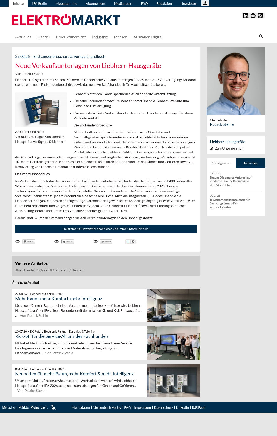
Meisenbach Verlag (107, 407)
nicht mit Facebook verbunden (17, 241)
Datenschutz (163, 407)
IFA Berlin (39, 3)
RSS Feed (198, 407)
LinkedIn (182, 407)
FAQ (144, 3)
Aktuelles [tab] (250, 163)
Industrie (100, 36)
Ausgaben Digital (148, 36)
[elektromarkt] (66, 20)
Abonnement (95, 3)
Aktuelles (23, 36)
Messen (120, 36)
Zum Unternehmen (229, 148)
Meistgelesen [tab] (221, 163)
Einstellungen (133, 241)
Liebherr (77, 270)
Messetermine (66, 3)
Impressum (142, 407)
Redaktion (164, 3)
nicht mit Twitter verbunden (95, 241)
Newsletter (188, 3)
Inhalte (18, 3)
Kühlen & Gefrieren (52, 270)
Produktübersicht (71, 36)
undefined (56, 241)
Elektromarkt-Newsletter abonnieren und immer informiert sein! (106, 229)
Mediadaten (123, 3)
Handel (43, 36)
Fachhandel (25, 270)
